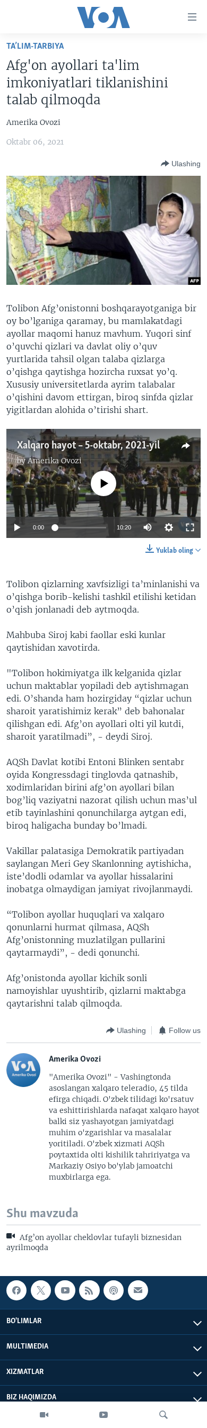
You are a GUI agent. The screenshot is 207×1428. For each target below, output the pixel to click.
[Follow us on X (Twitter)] (41, 1290)
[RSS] (89, 1290)
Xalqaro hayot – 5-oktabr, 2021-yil (88, 446)
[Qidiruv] (163, 1415)
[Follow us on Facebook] (16, 1290)
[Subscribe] (138, 1290)
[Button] (181, 163)
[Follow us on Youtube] (65, 1290)
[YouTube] (103, 1415)
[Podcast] (114, 1290)
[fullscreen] (190, 527)
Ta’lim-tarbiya (35, 46)
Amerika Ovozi (55, 460)
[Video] (44, 1415)
